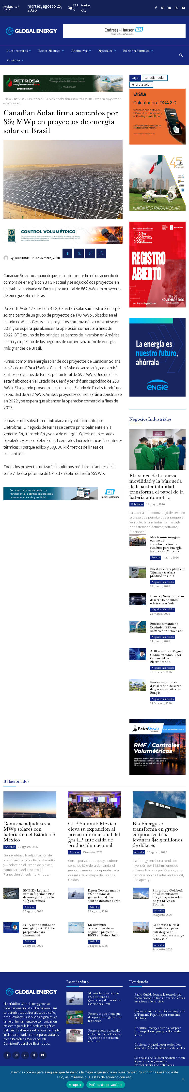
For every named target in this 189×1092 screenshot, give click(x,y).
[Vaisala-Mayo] (157, 143)
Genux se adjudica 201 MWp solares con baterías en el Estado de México (29, 831)
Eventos (156, 557)
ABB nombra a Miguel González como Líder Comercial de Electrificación (166, 656)
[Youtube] (183, 8)
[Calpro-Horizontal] (63, 247)
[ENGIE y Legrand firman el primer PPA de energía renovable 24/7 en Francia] (11, 893)
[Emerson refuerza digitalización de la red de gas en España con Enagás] (137, 685)
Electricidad (34, 99)
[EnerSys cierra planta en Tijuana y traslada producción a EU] (137, 572)
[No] (182, 1079)
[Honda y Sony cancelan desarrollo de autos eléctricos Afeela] (137, 599)
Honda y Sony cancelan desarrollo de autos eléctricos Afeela (167, 599)
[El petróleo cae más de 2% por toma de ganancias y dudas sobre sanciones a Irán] (76, 893)
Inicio (7, 99)
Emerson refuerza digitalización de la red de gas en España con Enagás (165, 687)
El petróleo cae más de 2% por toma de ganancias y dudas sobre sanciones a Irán (104, 895)
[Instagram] (162, 8)
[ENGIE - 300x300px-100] (157, 395)
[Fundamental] (124, 31)
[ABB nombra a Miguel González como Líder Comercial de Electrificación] (137, 654)
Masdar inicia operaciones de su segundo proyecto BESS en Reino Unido (103, 930)
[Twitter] (176, 8)
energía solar (141, 84)
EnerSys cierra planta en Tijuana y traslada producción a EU (167, 572)
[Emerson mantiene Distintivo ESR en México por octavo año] (137, 627)
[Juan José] (6, 257)
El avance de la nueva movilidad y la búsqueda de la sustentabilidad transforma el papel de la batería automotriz (156, 486)
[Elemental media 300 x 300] (157, 306)
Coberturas (137, 504)
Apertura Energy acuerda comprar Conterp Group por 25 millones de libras (157, 1031)
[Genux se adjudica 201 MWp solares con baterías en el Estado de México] (29, 804)
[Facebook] (156, 8)
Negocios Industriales (163, 582)
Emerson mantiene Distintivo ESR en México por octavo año (167, 627)
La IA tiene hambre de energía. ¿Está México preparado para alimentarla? (39, 930)
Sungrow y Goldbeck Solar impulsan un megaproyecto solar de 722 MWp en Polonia (168, 897)
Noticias (19, 99)
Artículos (10, 846)
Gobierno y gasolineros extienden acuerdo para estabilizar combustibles (159, 1046)
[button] (181, 55)
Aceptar (75, 1085)
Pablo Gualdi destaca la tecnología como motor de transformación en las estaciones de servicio (159, 998)
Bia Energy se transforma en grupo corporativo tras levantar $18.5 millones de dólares (157, 834)
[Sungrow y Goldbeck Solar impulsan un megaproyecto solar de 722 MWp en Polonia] (140, 893)
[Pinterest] (90, 253)
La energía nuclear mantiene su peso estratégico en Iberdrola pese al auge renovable (168, 932)
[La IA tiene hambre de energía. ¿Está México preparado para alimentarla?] (11, 927)
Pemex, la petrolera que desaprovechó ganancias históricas (104, 1017)
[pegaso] (157, 209)
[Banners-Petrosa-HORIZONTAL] (63, 96)
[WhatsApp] (101, 253)
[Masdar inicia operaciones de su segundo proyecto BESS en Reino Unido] (76, 927)
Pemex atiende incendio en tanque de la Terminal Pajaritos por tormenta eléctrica (104, 1036)
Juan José (22, 258)
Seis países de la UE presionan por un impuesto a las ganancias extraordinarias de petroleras (159, 1061)
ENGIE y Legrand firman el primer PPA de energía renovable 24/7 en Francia (38, 895)
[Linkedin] (169, 8)
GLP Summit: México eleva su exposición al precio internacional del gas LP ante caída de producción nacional (94, 834)
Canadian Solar (154, 78)
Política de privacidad (106, 1085)
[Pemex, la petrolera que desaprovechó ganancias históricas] (74, 1017)
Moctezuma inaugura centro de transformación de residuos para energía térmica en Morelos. (165, 544)
